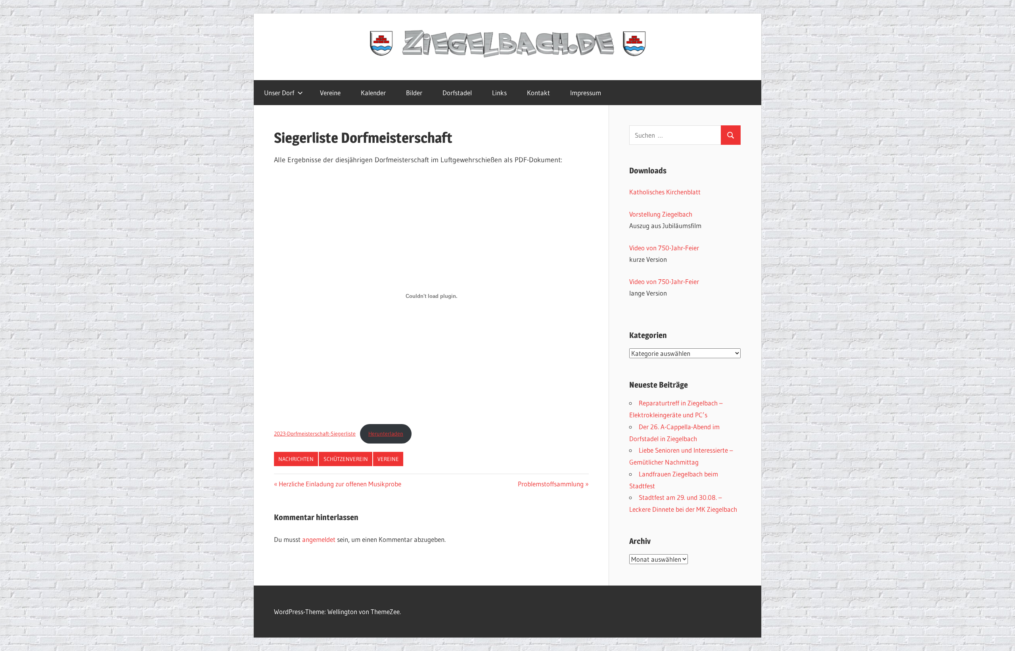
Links (499, 92)
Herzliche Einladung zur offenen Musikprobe (339, 484)
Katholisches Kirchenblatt (665, 192)
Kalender (373, 92)
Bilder (414, 92)
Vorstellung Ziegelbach (660, 214)
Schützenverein (346, 459)
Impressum (585, 92)
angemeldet (318, 539)
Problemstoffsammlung (551, 484)
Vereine (330, 92)
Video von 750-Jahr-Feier (664, 248)
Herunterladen (385, 433)
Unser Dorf (279, 92)
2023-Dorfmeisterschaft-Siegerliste (315, 433)
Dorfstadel (457, 92)
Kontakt (538, 92)
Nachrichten (296, 459)
